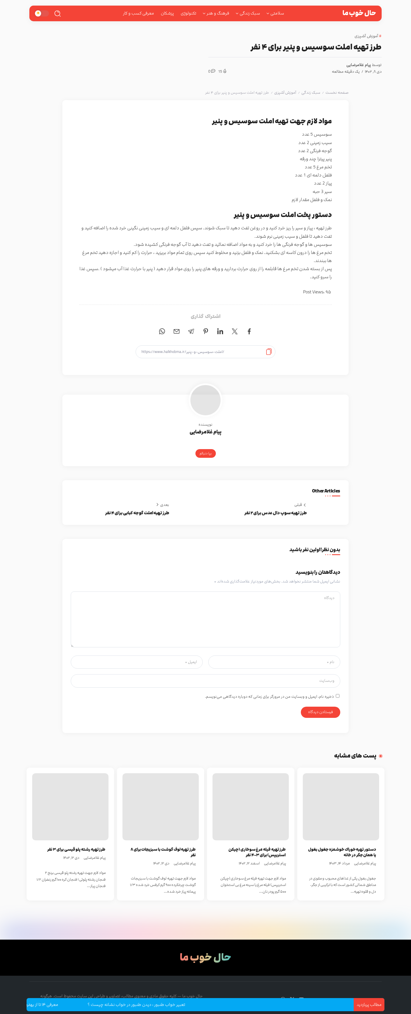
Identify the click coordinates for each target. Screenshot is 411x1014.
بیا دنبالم (206, 453)
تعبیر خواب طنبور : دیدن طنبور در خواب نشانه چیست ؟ (157, 1004)
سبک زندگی (310, 92)
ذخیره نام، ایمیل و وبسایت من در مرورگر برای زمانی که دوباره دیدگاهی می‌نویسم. (269, 696)
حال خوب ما (359, 13)
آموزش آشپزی (285, 92)
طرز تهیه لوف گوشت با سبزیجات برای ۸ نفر (163, 852)
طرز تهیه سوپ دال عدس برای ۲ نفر (275, 513)
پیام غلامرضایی (358, 65)
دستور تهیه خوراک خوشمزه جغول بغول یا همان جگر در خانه (342, 852)
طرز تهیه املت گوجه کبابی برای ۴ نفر (137, 513)
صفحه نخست (337, 92)
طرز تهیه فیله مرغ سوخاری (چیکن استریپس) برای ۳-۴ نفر (257, 852)
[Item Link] (341, 806)
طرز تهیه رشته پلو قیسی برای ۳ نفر (76, 849)
